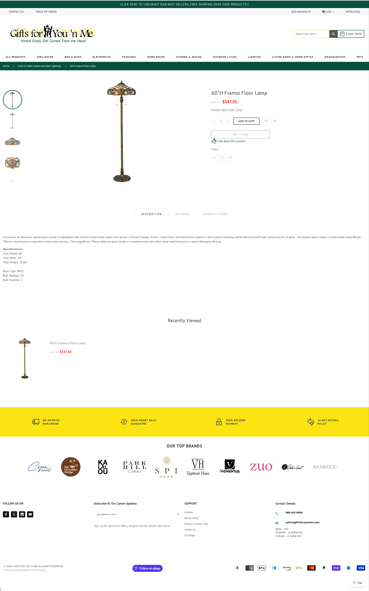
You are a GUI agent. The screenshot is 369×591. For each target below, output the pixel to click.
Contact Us (189, 529)
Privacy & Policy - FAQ (196, 523)
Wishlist (188, 512)
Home (6, 66)
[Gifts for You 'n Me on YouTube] (30, 514)
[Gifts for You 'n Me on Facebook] (6, 514)
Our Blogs (189, 535)
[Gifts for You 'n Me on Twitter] (14, 514)
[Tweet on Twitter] (222, 157)
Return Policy (191, 518)
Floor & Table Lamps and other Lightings (39, 66)
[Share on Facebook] (214, 157)
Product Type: (219, 110)
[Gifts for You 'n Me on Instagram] (22, 514)
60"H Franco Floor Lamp (83, 66)
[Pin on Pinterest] (231, 157)
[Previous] (48, 131)
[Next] (196, 131)
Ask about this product (232, 141)
